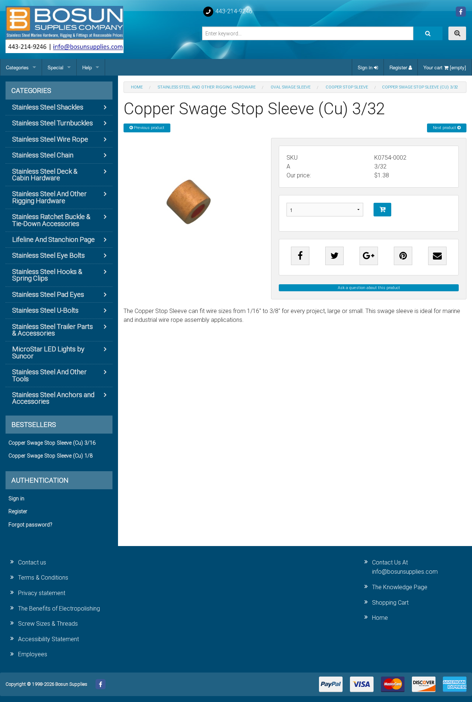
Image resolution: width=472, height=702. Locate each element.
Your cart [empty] (444, 67)
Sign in (366, 67)
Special (55, 67)
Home (380, 617)
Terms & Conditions (43, 577)
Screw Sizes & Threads (48, 623)
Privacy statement (41, 593)
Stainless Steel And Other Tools (49, 375)
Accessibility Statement (48, 639)
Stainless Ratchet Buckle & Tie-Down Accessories (51, 220)
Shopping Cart (390, 602)
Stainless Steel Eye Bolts (48, 255)
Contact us (32, 562)
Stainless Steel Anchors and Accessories (53, 398)
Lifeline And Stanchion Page (53, 239)
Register (399, 67)
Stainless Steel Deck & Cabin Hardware (44, 174)
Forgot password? (30, 525)
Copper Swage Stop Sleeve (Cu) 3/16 (52, 443)
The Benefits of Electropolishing (59, 608)
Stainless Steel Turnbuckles (52, 123)
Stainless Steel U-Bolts (45, 310)
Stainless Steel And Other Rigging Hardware (49, 197)
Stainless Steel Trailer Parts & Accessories (52, 330)
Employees (32, 654)
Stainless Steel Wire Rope (50, 139)
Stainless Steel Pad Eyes (48, 294)
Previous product (148, 127)
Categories (17, 67)
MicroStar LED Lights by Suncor (48, 352)
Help (87, 67)
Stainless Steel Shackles (47, 107)
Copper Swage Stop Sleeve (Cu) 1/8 (50, 456)
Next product (445, 127)
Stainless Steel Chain (42, 155)
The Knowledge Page (399, 587)
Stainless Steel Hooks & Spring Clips (47, 275)
